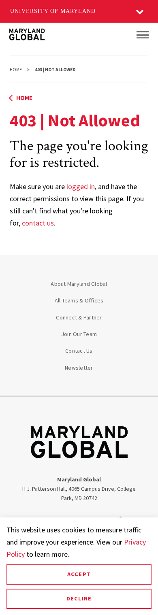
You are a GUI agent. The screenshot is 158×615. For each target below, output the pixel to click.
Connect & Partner (79, 317)
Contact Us (79, 350)
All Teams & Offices (79, 300)
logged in (80, 186)
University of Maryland (53, 11)
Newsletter (79, 367)
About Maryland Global (79, 283)
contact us (38, 223)
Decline (79, 598)
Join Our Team (79, 334)
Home (16, 69)
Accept (78, 574)
